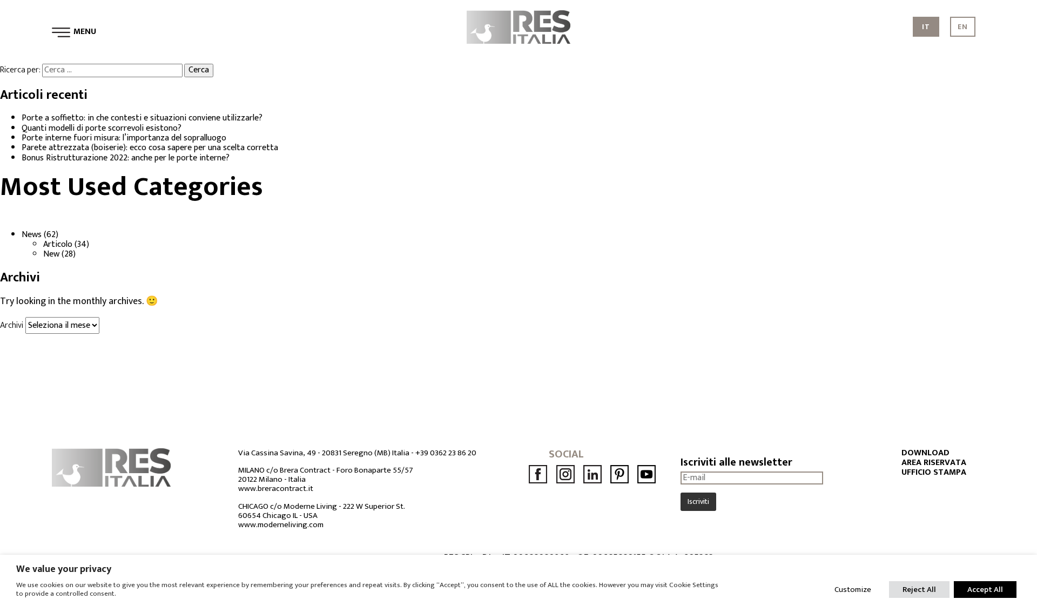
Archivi (11, 325)
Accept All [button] (985, 589)
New (51, 254)
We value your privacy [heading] (63, 569)
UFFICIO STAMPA (933, 472)
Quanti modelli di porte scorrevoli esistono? (101, 128)
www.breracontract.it (275, 488)
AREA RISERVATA (933, 463)
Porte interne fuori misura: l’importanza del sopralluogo (124, 138)
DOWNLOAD (925, 453)
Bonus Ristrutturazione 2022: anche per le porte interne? (126, 158)
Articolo (57, 244)
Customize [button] (852, 589)
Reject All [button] (919, 589)
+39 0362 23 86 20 (445, 453)
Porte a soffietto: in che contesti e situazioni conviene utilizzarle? (142, 118)
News (32, 234)
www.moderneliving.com (281, 524)
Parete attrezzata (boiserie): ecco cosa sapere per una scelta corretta (150, 147)
